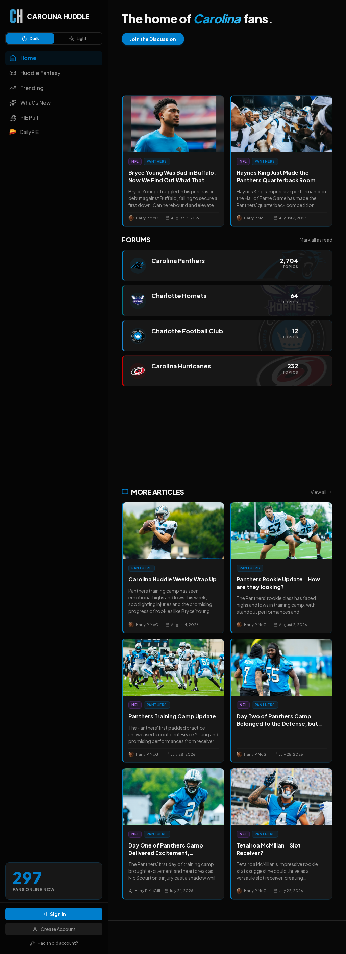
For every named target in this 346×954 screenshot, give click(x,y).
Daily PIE (29, 132)
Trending (32, 87)
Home (28, 58)
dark (34, 38)
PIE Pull (29, 117)
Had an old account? (58, 943)
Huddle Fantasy (40, 72)
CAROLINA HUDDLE (58, 16)
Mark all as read (316, 240)
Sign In (58, 914)
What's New (35, 102)
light (82, 38)
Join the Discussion (153, 39)
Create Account (58, 929)
